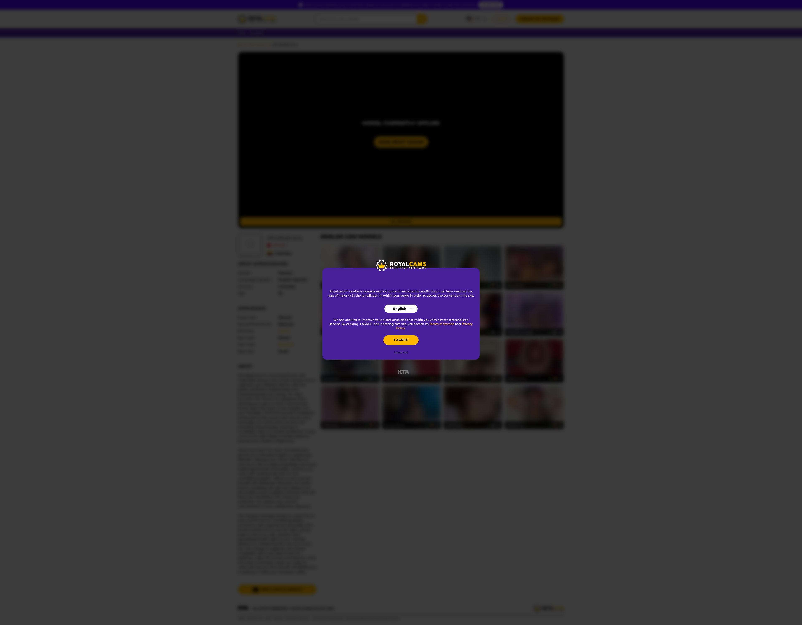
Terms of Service (441, 324)
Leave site (401, 352)
